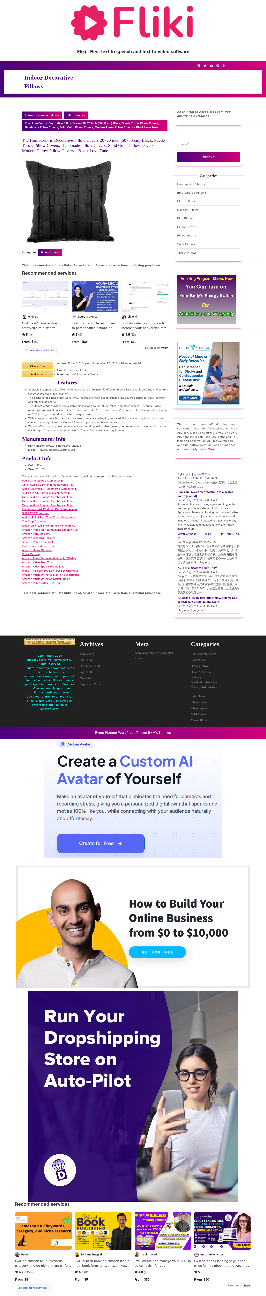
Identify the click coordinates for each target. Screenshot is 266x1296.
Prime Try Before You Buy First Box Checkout (50, 570)
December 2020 (90, 665)
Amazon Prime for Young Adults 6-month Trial (50, 529)
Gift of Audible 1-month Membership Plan (47, 505)
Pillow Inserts (186, 235)
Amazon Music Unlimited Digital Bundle (46, 578)
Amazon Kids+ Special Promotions (43, 566)
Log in (139, 658)
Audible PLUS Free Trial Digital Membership (49, 517)
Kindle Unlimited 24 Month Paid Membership (49, 488)
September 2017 (90, 684)
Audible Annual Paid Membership (42, 480)
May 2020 (86, 678)
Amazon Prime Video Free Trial (41, 582)
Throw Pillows (187, 252)
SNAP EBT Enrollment (35, 513)
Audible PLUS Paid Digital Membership (46, 492)
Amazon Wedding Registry (38, 537)
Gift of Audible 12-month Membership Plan (48, 484)
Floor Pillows (186, 201)
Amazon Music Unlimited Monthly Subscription (50, 574)
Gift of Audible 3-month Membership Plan (47, 496)
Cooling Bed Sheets (191, 184)
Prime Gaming (31, 554)
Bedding (196, 677)
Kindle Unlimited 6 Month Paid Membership (48, 525)
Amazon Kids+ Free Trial (37, 562)
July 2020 (86, 672)
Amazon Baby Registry (36, 533)
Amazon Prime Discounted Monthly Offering (49, 558)
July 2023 (86, 659)
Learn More (207, 449)
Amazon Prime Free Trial (37, 542)
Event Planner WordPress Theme (121, 732)
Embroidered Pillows (191, 192)
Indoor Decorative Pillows (42, 115)
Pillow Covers (76, 115)
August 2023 (87, 653)
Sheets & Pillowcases (204, 682)
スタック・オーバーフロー (193, 474)
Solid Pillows (186, 244)
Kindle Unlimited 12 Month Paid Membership (49, 509)
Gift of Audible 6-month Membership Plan (47, 501)
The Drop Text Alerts (34, 521)
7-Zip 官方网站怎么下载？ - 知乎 (197, 567)
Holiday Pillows (187, 209)
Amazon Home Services (37, 550)
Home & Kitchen (201, 672)
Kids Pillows (185, 218)
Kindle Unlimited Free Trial (38, 546)
